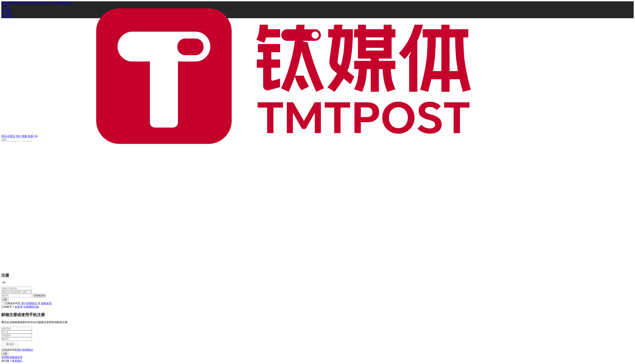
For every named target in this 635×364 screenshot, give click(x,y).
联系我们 (17, 360)
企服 (9, 2)
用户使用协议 (29, 303)
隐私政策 (46, 303)
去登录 (18, 306)
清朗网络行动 (65, 2)
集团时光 (43, 2)
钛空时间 (33, 2)
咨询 (19, 2)
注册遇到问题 (31, 306)
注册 (5, 299)
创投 (14, 2)
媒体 (4, 2)
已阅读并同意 (13, 303)
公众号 (53, 2)
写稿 (4, 6)
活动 (25, 2)
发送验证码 (39, 295)
